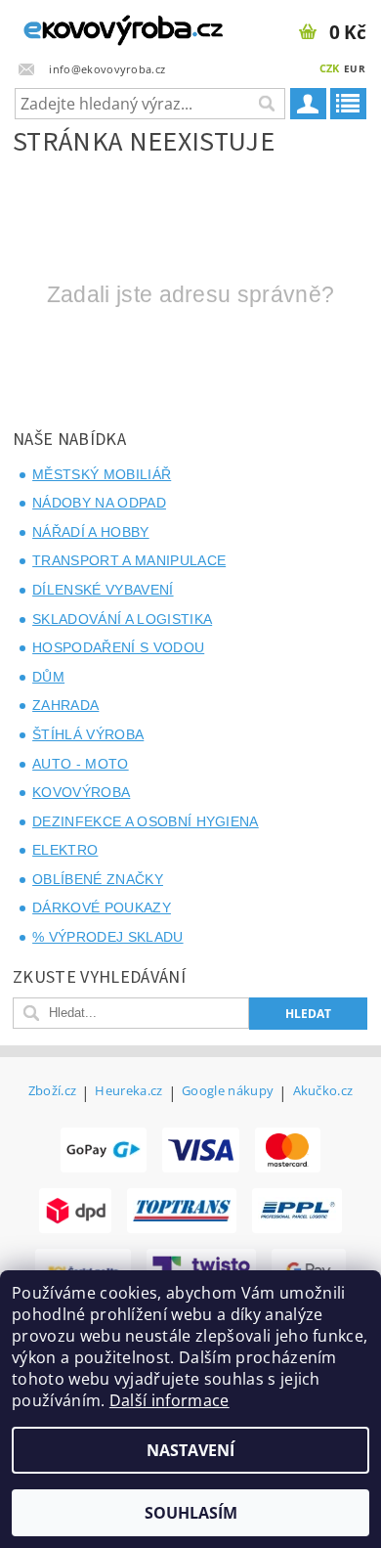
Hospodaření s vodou (118, 647)
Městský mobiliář (101, 474)
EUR (354, 68)
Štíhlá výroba (88, 734)
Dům (48, 677)
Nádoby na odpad (99, 502)
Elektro (65, 850)
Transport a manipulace (129, 560)
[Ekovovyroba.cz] (95, 25)
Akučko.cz (323, 1091)
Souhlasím (191, 1513)
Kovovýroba (81, 792)
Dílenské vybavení (102, 589)
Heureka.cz (128, 1091)
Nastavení (190, 1450)
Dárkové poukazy (101, 907)
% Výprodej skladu (107, 937)
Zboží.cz (52, 1091)
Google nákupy (228, 1091)
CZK (329, 68)
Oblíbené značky (97, 879)
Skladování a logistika (122, 619)
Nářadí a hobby (90, 532)
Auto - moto (80, 764)
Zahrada (65, 705)
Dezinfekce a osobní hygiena (145, 821)
